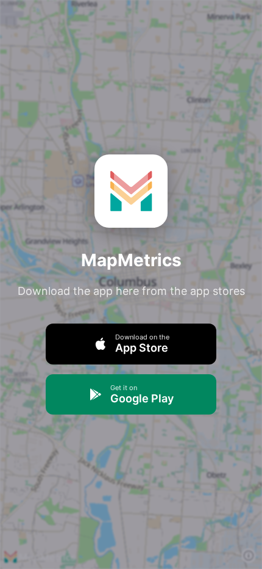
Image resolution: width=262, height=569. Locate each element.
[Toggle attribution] (248, 555)
